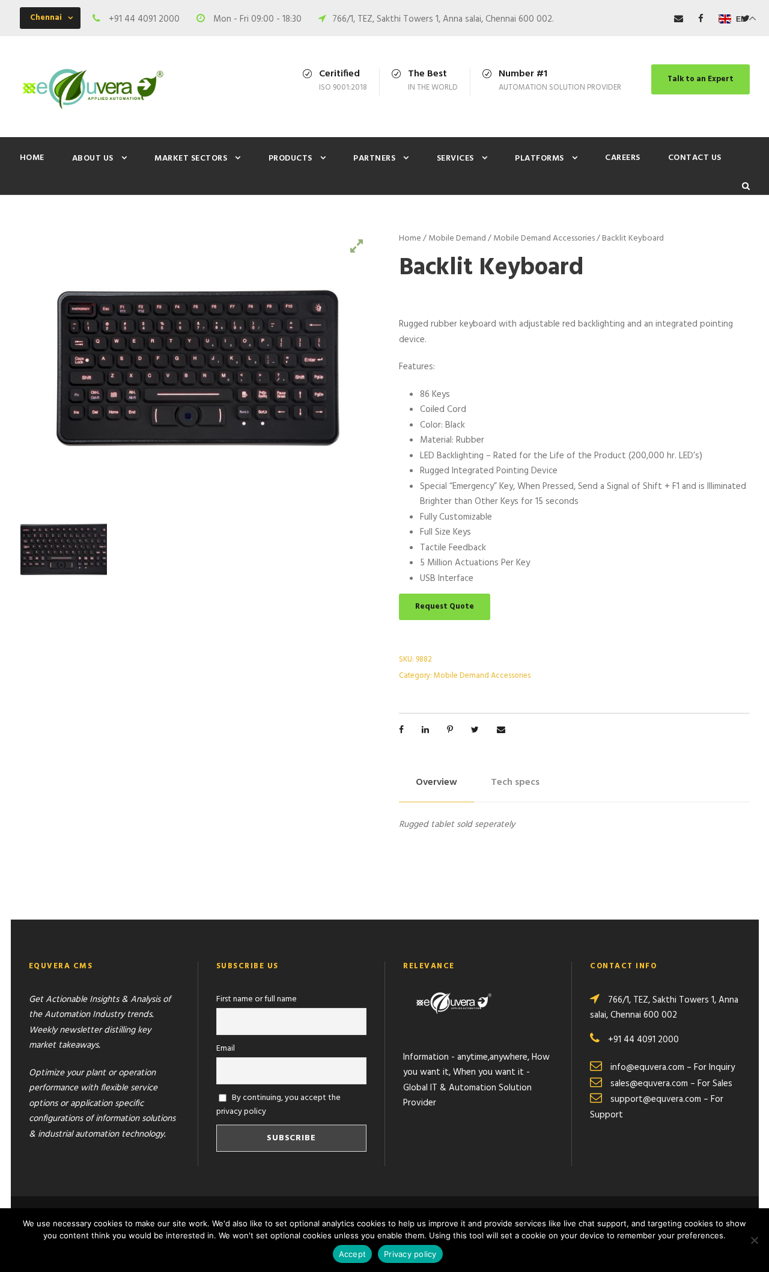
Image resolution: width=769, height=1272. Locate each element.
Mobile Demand (457, 238)
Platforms (539, 158)
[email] (678, 19)
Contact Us (695, 158)
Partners (374, 158)
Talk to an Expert (700, 79)
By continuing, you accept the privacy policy (278, 1105)
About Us (93, 158)
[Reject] (754, 1240)
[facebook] (701, 19)
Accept (352, 1254)
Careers (622, 158)
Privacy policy (410, 1254)
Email (225, 1048)
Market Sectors (190, 158)
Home (32, 158)
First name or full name (256, 999)
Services (455, 158)
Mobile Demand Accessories (544, 238)
